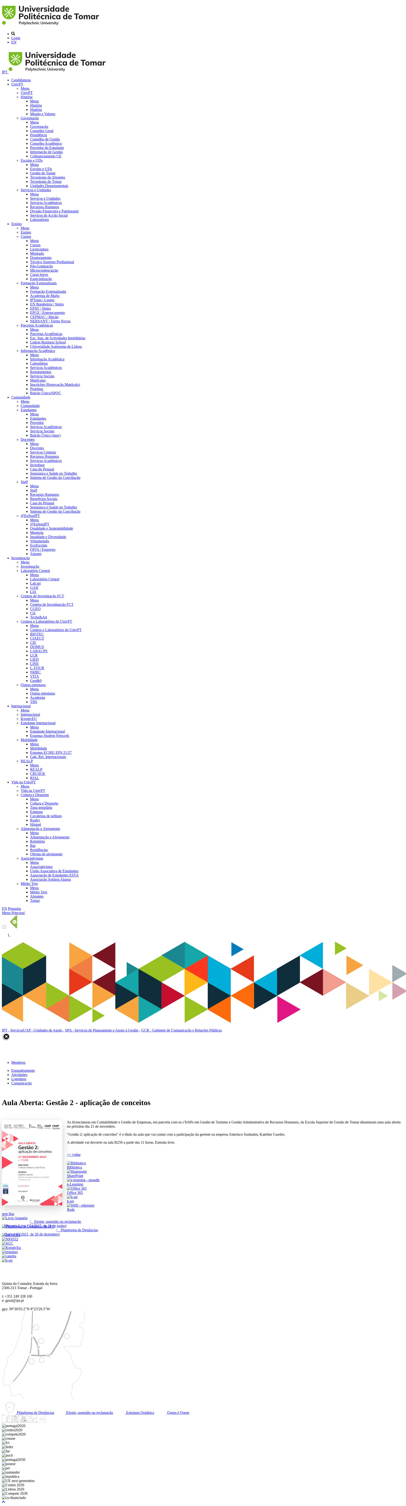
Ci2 (32, 613)
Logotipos (18, 1079)
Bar (32, 846)
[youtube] (24, 1422)
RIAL (34, 778)
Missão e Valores (42, 114)
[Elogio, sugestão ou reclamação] (14, 1218)
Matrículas (38, 380)
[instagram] (15, 1422)
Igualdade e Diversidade (48, 537)
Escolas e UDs (32, 160)
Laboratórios (39, 220)
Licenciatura (39, 249)
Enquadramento (23, 1070)
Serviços (16, 1030)
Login (15, 38)
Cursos (26, 237)
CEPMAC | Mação (44, 317)
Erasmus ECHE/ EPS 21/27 (51, 753)
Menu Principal (13, 913)
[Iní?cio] (51, 26)
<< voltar (74, 1155)
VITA (34, 676)
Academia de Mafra (44, 296)
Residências (39, 850)
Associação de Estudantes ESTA (54, 875)
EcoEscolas (38, 545)
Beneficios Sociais (43, 499)
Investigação (20, 558)
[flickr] (42, 1422)
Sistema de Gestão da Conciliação (55, 478)
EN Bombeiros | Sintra (47, 304)
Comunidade (20, 397)
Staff (24, 482)
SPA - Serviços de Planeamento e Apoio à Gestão (101, 1030)
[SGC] (7, 1243)
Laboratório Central (35, 571)
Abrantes (36, 896)
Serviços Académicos (46, 203)
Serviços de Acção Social (49, 215)
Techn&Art (38, 617)
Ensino (16, 224)
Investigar (37, 465)
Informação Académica (38, 351)
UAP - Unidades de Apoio (42, 1030)
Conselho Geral (41, 131)
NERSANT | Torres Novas (50, 321)
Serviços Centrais (43, 452)
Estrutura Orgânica (139, 1413)
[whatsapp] (51, 1422)
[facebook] (6, 1422)
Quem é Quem (177, 1413)
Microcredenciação (44, 270)
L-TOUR (37, 668)
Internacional (21, 706)
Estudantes (29, 410)
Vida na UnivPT (23, 782)
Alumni (35, 554)
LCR (34, 655)
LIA (33, 592)
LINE (34, 664)
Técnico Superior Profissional (52, 262)
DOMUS (37, 647)
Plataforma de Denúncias (35, 1413)
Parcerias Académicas (37, 325)
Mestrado (37, 253)
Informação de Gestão (46, 152)
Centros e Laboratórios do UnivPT (46, 621)
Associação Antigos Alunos (50, 879)
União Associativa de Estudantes (54, 871)
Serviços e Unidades (36, 190)
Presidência (38, 135)
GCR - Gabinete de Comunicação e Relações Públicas (181, 1030)
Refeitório (37, 841)
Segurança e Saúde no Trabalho (53, 473)
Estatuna (36, 812)
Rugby (35, 820)
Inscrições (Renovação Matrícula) (55, 385)
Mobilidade (29, 740)
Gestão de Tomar (42, 173)
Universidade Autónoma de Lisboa (56, 346)
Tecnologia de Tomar (46, 182)
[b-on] (7, 1260)
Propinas (36, 389)
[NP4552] (10, 1239)
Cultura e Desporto (35, 795)
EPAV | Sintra (40, 308)
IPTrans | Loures (42, 300)
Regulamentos (40, 372)
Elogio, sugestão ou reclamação (89, 1413)
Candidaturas (21, 80)
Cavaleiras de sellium (46, 816)
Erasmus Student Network (49, 736)
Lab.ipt (35, 583)
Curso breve (39, 275)
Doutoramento (40, 258)
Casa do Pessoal (42, 469)
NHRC (35, 672)
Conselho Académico (46, 143)
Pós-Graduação (41, 266)
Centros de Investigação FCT (42, 596)
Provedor (37, 423)
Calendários (39, 363)
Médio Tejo (29, 884)
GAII (34, 588)
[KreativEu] (11, 1248)
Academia (37, 698)
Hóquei (35, 824)
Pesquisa (14, 909)
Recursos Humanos (44, 207)
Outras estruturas (33, 685)
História (26, 97)
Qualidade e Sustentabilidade (51, 528)
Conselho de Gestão (45, 139)
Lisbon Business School (48, 342)
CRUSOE (37, 774)
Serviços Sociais (42, 376)
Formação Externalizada (39, 283)
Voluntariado (39, 541)
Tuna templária (41, 808)
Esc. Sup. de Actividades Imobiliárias (57, 338)
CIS (33, 643)
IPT (5, 72)
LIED (34, 659)
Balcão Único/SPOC (45, 393)
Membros (18, 1062)
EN (13, 42)
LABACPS (38, 651)
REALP (27, 761)
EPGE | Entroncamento (47, 313)
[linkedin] (33, 1422)
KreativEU (29, 719)
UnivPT (17, 84)
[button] (3, 1502)
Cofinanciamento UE (46, 156)
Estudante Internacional (38, 723)
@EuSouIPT (30, 516)
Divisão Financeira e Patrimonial (54, 211)
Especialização (41, 279)
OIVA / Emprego (42, 550)
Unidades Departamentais (49, 186)
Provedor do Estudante (47, 148)
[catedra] (9, 1256)
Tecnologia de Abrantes (47, 177)
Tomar (35, 901)
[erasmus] (10, 1252)
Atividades (19, 1075)
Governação (30, 118)
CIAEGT (37, 638)
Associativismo (32, 858)
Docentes (28, 440)
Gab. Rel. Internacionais (48, 757)
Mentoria (36, 533)
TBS (33, 702)
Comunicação (21, 1083)
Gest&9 (36, 681)
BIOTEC (37, 634)
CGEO (35, 609)
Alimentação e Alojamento (40, 829)
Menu (25, 88)
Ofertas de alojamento (46, 854)
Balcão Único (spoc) (45, 435)
